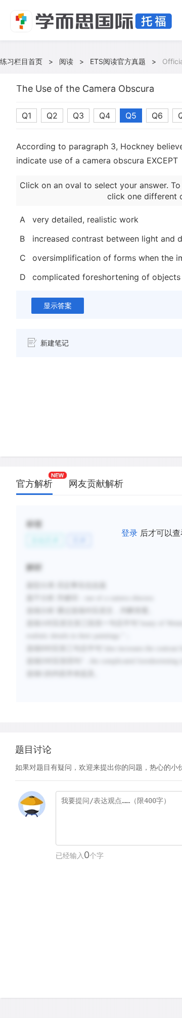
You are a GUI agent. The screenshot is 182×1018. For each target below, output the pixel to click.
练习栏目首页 (21, 61)
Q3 (78, 115)
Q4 (104, 115)
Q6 (157, 115)
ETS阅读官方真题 (118, 61)
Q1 (26, 115)
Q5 (130, 115)
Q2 (52, 115)
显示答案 (57, 305)
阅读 (66, 61)
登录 (129, 533)
